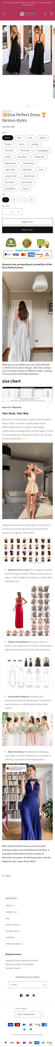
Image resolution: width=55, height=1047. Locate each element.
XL (31, 200)
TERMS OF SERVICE (14, 944)
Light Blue (27, 169)
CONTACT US (11, 912)
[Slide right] (34, 106)
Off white (9, 150)
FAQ (7, 918)
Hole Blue (22, 157)
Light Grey (10, 169)
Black (7, 137)
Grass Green (29, 176)
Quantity (5, 206)
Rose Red (25, 150)
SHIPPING (10, 937)
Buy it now (27, 229)
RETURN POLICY (13, 931)
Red (19, 137)
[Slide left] (21, 106)
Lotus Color (10, 176)
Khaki (7, 157)
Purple (8, 144)
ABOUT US (10, 905)
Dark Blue (10, 182)
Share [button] (8, 875)
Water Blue (10, 163)
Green (22, 144)
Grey (41, 169)
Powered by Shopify (35, 1035)
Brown (43, 137)
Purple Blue (28, 163)
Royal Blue (10, 188)
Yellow (26, 188)
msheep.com (23, 1035)
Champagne (42, 150)
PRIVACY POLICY (13, 925)
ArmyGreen (39, 157)
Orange (35, 144)
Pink (30, 137)
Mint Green (27, 182)
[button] (3, 14)
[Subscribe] (43, 984)
